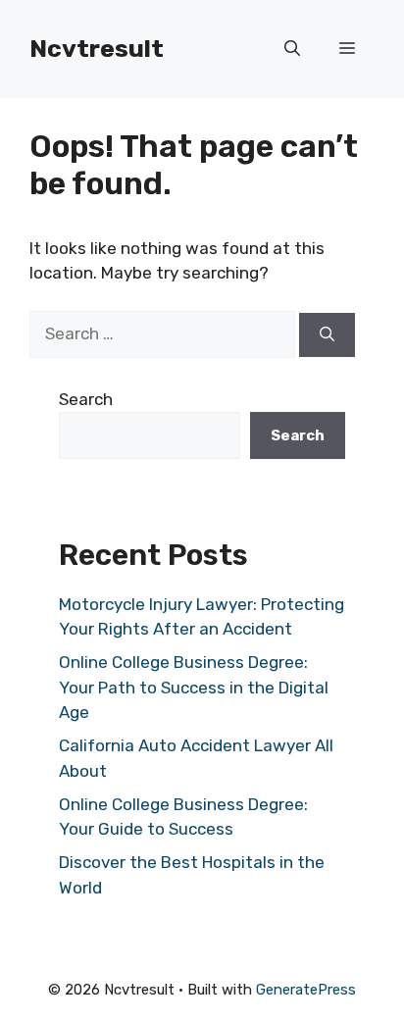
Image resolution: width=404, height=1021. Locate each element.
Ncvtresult (96, 48)
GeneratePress (306, 989)
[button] (292, 49)
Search (86, 399)
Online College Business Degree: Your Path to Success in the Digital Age (193, 687)
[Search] (327, 335)
